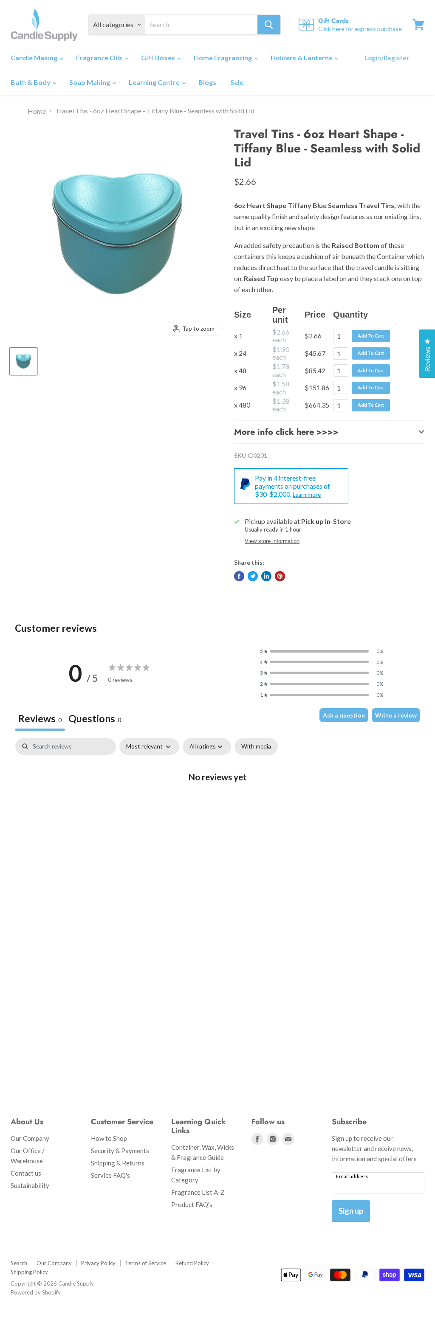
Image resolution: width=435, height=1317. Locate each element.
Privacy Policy (98, 1263)
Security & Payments (120, 1150)
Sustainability (30, 1185)
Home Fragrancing (223, 57)
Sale (236, 82)
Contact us (26, 1173)
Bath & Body (31, 82)
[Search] (268, 24)
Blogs (207, 82)
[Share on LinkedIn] (266, 576)
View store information (272, 541)
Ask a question (344, 715)
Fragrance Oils (100, 57)
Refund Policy (192, 1263)
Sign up (351, 1211)
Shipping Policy (29, 1272)
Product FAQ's (191, 1204)
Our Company (30, 1138)
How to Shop (109, 1138)
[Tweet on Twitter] (253, 576)
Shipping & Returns (117, 1163)
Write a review (396, 715)
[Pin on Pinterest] (280, 576)
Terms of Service (145, 1263)
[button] (321, 651)
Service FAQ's (110, 1175)
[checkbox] (256, 746)
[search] (201, 24)
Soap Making (90, 82)
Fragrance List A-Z (198, 1192)
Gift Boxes (158, 57)
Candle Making (35, 57)
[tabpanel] (217, 804)
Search (19, 1263)
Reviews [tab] (40, 718)
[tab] (94, 719)
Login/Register (386, 58)
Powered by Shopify (36, 1292)
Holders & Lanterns (302, 57)
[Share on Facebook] (239, 576)
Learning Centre (155, 82)
